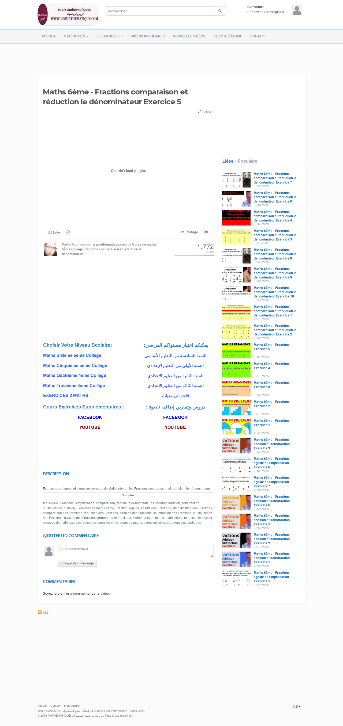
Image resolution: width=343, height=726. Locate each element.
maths (159, 517)
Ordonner (160, 503)
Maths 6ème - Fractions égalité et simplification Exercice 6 (272, 462)
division (69, 508)
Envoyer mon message (77, 563)
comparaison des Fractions (62, 513)
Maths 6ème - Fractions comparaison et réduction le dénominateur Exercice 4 (275, 216)
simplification (84, 503)
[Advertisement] (171, 58)
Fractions (67, 503)
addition (174, 503)
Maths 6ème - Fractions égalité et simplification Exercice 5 (272, 576)
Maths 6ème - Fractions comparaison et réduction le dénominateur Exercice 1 (275, 311)
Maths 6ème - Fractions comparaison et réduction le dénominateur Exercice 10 (275, 292)
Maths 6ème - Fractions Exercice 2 (272, 403)
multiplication (52, 508)
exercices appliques (186, 522)
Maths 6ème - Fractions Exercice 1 (272, 422)
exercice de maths (82, 522)
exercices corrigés (157, 522)
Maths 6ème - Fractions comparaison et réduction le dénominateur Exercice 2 (275, 330)
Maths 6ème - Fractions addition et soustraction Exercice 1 (272, 557)
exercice (190, 517)
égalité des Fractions (156, 508)
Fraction (122, 508)
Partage (191, 232)
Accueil (49, 36)
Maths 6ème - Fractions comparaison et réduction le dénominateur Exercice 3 (275, 235)
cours (178, 517)
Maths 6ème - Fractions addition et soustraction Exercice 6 (272, 500)
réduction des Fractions (101, 513)
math (169, 517)
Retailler (207, 112)
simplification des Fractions (192, 508)
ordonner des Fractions (114, 517)
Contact (258, 36)
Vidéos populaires (148, 36)
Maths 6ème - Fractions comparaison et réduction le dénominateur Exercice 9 (275, 273)
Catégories (75, 36)
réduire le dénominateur (134, 503)
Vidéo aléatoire (227, 36)
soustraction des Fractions (172, 513)
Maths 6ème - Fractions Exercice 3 (272, 384)
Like (56, 232)
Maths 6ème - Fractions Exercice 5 (272, 346)
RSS (45, 612)
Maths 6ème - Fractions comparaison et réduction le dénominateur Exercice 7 (275, 178)
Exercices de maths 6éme (95, 508)
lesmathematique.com (110, 244)
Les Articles (108, 36)
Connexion (255, 12)
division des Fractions (80, 517)
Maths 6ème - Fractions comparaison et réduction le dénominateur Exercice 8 (275, 254)
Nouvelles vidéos (189, 36)
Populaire (247, 161)
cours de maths (131, 522)
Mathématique (143, 517)
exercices (205, 517)
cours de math (108, 522)
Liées (227, 161)
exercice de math (55, 522)
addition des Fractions (136, 513)
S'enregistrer (275, 12)
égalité (134, 508)
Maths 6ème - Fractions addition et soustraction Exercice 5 (272, 519)
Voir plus (128, 495)
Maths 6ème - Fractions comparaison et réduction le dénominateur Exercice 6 (275, 197)
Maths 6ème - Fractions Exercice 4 (272, 365)
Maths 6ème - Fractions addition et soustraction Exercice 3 (272, 443)
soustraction (190, 503)
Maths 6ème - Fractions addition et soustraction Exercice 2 (272, 538)
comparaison (105, 503)
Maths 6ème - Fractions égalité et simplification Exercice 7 (272, 481)
